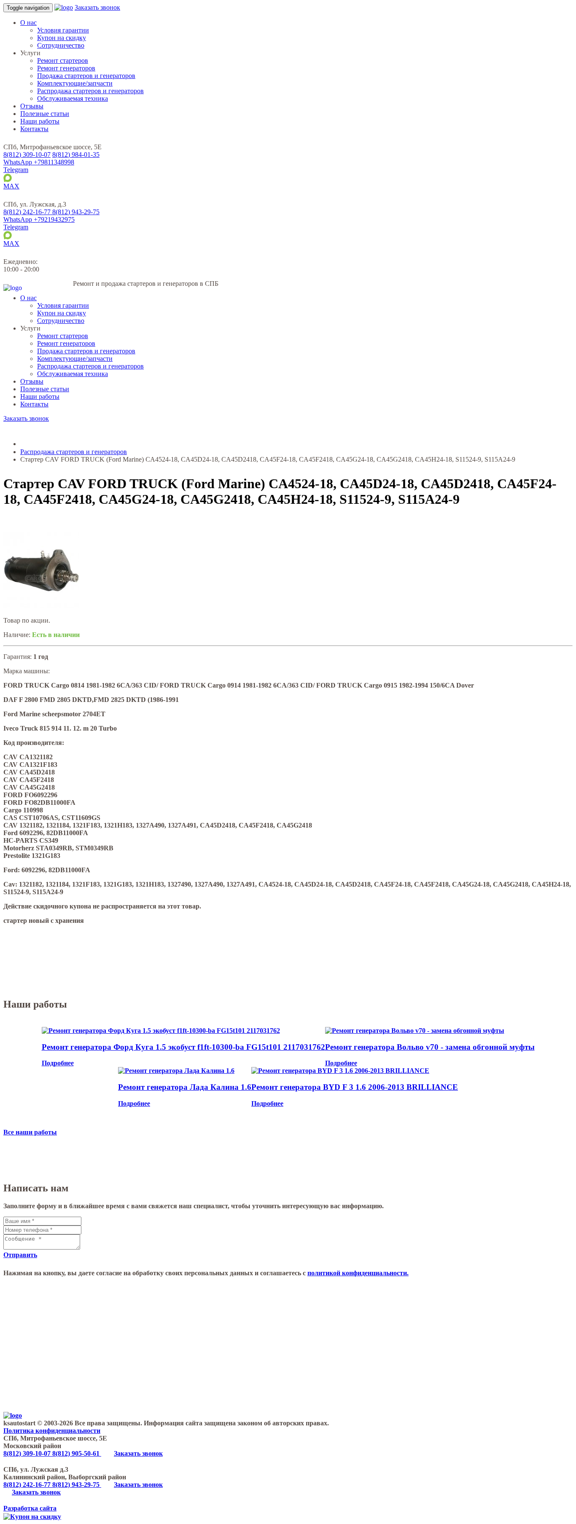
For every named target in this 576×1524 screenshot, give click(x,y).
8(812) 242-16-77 (27, 1484)
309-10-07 (27, 154)
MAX (11, 186)
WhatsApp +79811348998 (38, 162)
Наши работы (39, 121)
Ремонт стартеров (62, 60)
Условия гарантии (63, 30)
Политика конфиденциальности (51, 1430)
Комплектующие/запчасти (75, 83)
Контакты (34, 128)
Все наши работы (30, 1132)
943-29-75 (76, 211)
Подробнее (58, 1063)
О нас (28, 22)
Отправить (20, 1254)
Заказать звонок (97, 7)
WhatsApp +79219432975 (39, 219)
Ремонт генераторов (66, 68)
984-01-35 (76, 154)
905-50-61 (76, 1453)
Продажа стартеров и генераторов (86, 75)
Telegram (15, 169)
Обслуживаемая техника (72, 98)
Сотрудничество (60, 45)
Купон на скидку (61, 37)
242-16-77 (27, 211)
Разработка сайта (30, 1508)
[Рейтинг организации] (69, 204)
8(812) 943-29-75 (76, 1484)
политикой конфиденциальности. (358, 1273)
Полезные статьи (44, 113)
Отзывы (31, 106)
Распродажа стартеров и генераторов (90, 90)
